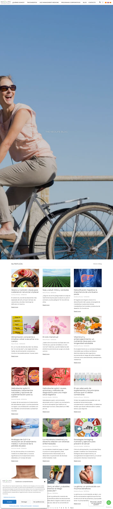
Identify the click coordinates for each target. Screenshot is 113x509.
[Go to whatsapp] (109, 502)
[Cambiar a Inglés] (108, 2)
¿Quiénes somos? (18, 2)
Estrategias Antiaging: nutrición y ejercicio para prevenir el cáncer (84, 441)
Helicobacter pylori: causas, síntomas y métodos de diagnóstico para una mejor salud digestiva (55, 391)
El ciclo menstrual (50, 337)
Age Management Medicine (49, 2)
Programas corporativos (70, 2)
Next (72, 508)
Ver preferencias (38, 502)
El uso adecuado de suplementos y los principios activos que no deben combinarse (86, 391)
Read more (14, 307)
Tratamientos (32, 2)
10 (66, 508)
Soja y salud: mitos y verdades (56, 290)
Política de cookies (14, 505)
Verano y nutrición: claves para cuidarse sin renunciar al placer (25, 291)
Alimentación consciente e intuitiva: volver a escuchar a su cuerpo (24, 339)
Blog (85, 2)
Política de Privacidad (26, 505)
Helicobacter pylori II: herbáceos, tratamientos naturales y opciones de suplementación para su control (22, 392)
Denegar (24, 502)
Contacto (92, 2)
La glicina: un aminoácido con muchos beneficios (87, 487)
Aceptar (9, 502)
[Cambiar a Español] (106, 2)
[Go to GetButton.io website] (109, 507)
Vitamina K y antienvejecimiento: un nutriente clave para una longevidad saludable (84, 340)
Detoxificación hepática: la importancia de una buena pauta (86, 292)
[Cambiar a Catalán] (110, 2)
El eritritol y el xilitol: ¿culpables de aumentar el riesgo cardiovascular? (56, 488)
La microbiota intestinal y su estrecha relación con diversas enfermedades (56, 441)
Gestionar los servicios (9, 497)
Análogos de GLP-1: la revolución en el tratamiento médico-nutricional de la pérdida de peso (23, 442)
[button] (45, 482)
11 (68, 508)
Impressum (36, 505)
